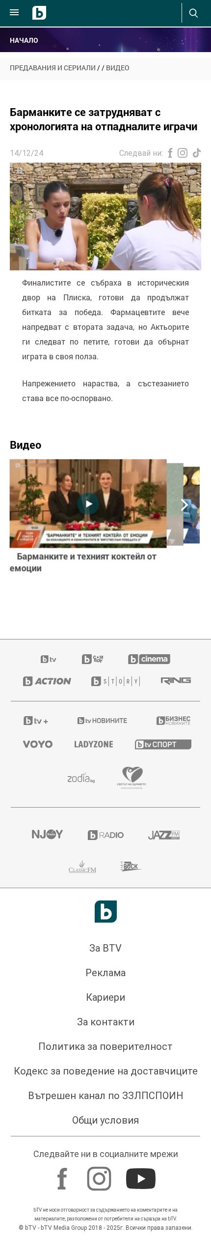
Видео (118, 67)
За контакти (105, 1022)
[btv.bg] (49, 659)
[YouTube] (142, 1174)
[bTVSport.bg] (161, 744)
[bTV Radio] (106, 835)
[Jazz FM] (164, 835)
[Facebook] (63, 1174)
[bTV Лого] (106, 911)
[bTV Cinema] (149, 659)
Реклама (105, 973)
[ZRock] (131, 866)
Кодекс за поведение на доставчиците (106, 1071)
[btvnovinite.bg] (102, 720)
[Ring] (174, 681)
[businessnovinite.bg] (172, 720)
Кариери (105, 997)
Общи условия (105, 1120)
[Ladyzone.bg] (92, 744)
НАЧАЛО (24, 40)
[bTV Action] (45, 681)
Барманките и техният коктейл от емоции (83, 562)
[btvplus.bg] (36, 720)
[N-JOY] (47, 835)
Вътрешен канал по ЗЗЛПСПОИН (106, 1096)
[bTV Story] (113, 681)
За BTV (105, 948)
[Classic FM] (82, 866)
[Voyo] (36, 744)
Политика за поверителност (105, 1046)
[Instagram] (100, 1174)
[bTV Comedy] (92, 659)
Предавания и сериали (53, 67)
